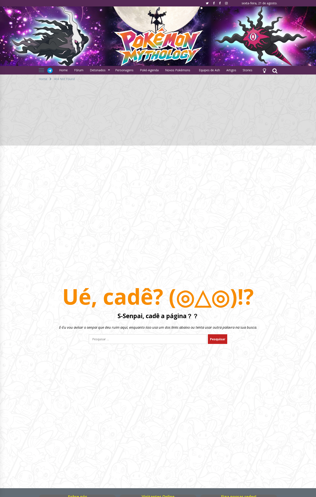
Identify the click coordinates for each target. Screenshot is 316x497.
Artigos (231, 70)
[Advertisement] (158, 115)
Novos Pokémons (178, 70)
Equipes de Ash (209, 70)
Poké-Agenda (149, 70)
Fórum (78, 70)
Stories (247, 70)
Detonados (98, 70)
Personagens (124, 70)
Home (63, 70)
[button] (264, 70)
